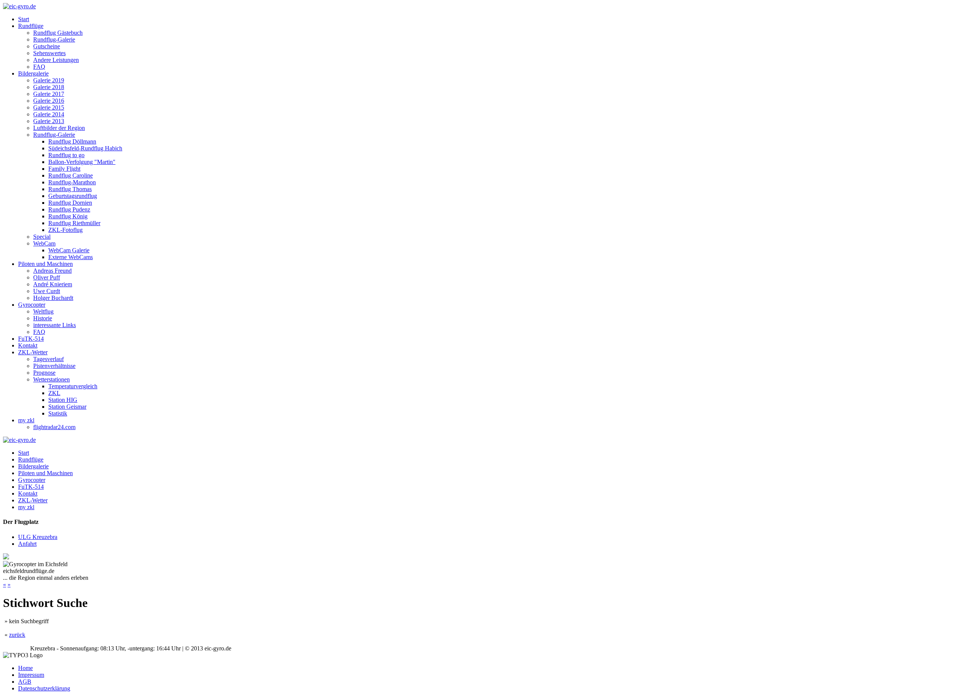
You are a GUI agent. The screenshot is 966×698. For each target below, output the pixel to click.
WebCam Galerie (68, 250)
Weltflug (43, 311)
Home (25, 668)
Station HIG (62, 400)
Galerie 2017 (48, 94)
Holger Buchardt (53, 298)
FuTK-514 (31, 338)
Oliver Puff (46, 277)
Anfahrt (27, 543)
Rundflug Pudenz (69, 209)
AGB (24, 681)
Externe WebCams (70, 257)
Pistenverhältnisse (54, 366)
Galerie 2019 (48, 80)
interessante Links (54, 325)
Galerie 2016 (48, 100)
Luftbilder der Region (59, 128)
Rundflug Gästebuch (58, 32)
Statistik (57, 413)
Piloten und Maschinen (45, 264)
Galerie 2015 (48, 107)
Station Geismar (67, 406)
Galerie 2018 (48, 87)
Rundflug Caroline (70, 175)
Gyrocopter (31, 304)
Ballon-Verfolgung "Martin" (81, 162)
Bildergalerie (33, 73)
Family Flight (64, 168)
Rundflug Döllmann (72, 141)
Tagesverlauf (48, 359)
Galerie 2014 (48, 114)
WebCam (44, 243)
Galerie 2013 (48, 121)
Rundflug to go (66, 155)
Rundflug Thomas (70, 189)
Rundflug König (68, 216)
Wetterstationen (51, 379)
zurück (17, 635)
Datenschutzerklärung (44, 688)
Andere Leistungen (56, 60)
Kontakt (27, 345)
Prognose (44, 372)
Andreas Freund (52, 270)
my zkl (26, 420)
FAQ (39, 66)
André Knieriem (52, 284)
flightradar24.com (54, 427)
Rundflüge (30, 26)
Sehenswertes (49, 53)
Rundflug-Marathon (72, 182)
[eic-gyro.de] (19, 6)
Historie (42, 318)
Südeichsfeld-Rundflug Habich (85, 148)
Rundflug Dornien (70, 202)
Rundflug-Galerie (54, 39)
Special (42, 236)
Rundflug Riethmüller (74, 223)
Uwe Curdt (46, 291)
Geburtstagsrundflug (72, 196)
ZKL (54, 393)
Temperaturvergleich (72, 386)
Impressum (31, 675)
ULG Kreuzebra (37, 537)
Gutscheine (46, 46)
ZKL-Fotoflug (65, 230)
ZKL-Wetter (33, 352)
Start (23, 19)
